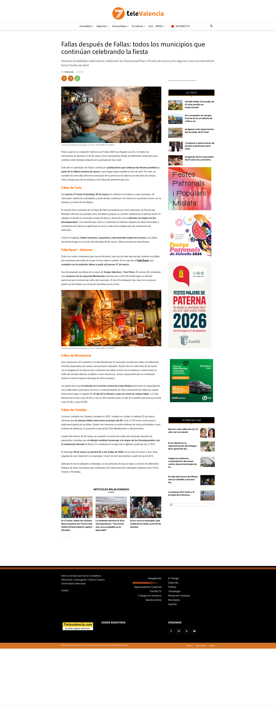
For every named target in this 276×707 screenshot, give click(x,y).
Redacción (69, 72)
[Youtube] (194, 631)
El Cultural (137, 26)
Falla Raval (143, 260)
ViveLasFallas (119, 26)
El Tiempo (173, 578)
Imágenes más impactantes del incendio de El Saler (199, 130)
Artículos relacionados (111, 489)
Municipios (174, 599)
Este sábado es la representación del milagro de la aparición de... (182, 445)
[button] (211, 26)
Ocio (150, 26)
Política (172, 587)
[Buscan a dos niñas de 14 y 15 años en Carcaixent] (207, 433)
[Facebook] (64, 78)
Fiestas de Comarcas (179, 595)
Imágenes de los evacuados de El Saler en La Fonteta (199, 158)
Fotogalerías (154, 578)
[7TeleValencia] (138, 13)
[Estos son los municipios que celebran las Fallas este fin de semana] (145, 507)
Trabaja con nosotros (149, 595)
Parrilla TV (155, 591)
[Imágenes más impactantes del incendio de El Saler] (175, 133)
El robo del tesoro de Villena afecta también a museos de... (183, 479)
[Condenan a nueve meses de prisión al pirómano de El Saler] (175, 146)
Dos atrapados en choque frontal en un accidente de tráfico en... (198, 118)
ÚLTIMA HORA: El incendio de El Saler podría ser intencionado (199, 104)
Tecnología (174, 591)
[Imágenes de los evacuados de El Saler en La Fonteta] (175, 160)
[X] (71, 78)
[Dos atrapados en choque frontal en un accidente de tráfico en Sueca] (175, 119)
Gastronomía (201, 645)
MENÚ (159, 26)
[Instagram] (179, 631)
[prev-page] (63, 536)
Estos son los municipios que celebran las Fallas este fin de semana (145, 523)
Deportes (102, 26)
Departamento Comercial (147, 587)
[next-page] (67, 536)
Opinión (172, 604)
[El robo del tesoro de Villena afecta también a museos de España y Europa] (207, 480)
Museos (190, 645)
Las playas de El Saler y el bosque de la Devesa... (181, 493)
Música (212, 645)
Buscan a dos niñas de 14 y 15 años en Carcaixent (183, 430)
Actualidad (85, 26)
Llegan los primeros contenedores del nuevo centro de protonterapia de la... (182, 462)
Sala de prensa (153, 599)
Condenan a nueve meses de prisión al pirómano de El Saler (199, 145)
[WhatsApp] (77, 78)
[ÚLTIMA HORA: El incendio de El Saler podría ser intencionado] (175, 105)
